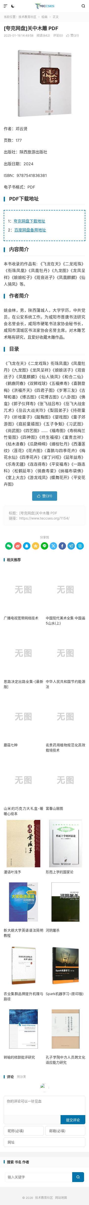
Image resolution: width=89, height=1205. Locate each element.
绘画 (44, 17)
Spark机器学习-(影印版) (65, 994)
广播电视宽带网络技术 (21, 618)
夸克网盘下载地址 (29, 221)
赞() (72, 35)
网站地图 (61, 1198)
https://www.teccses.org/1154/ (44, 518)
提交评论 (73, 1120)
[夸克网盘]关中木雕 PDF (31, 28)
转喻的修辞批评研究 (19, 1057)
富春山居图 (54, 808)
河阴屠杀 (53, 930)
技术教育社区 (44, 6)
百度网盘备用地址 (30, 230)
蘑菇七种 (11, 745)
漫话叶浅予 (12, 872)
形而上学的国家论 (59, 872)
